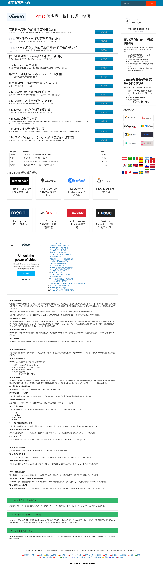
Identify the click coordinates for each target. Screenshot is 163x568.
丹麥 (90, 557)
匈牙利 (98, 557)
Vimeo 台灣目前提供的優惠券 (60, 254)
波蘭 (40, 555)
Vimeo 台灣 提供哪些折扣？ (60, 248)
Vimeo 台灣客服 (56, 257)
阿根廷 (124, 555)
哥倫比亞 (115, 555)
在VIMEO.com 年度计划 (23, 65)
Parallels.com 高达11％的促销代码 (77, 224)
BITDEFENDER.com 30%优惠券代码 (21, 190)
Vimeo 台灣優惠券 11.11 (58, 277)
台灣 (57, 557)
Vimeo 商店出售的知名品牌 (59, 285)
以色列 (76, 557)
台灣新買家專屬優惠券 (58, 263)
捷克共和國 (89, 555)
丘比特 (120, 557)
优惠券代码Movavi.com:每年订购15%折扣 (105, 224)
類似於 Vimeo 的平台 (57, 272)
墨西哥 (98, 555)
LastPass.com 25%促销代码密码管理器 (48, 224)
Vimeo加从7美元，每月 (23, 118)
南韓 (50, 557)
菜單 (151, 3)
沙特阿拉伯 (66, 557)
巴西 (138, 555)
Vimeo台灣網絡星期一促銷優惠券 (62, 279)
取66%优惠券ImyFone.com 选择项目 (76, 192)
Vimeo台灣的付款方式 (58, 250)
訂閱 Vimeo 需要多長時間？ (60, 252)
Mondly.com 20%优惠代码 (20, 223)
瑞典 (106, 557)
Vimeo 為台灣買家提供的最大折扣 (62, 268)
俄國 (112, 557)
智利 (106, 555)
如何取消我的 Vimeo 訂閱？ (60, 261)
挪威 (83, 557)
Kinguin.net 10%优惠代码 (105, 190)
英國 (34, 555)
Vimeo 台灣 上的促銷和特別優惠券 (62, 290)
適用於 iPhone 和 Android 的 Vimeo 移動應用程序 (67, 283)
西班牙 (26, 555)
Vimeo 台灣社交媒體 (57, 265)
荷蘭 (54, 555)
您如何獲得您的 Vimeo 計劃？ (60, 245)
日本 (43, 557)
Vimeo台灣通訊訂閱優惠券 (59, 270)
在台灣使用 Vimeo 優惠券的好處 (61, 259)
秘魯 (132, 555)
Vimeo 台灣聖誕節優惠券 (59, 281)
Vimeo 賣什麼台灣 (56, 243)
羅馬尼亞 (63, 555)
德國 (47, 555)
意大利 (79, 555)
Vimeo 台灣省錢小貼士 (58, 288)
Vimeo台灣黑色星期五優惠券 (60, 274)
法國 (71, 555)
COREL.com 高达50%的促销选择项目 (48, 192)
